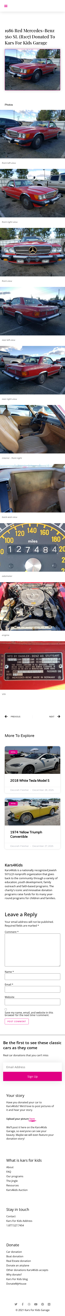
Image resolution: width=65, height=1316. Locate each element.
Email (9, 984)
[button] (5, 5)
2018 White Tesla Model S (29, 781)
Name (9, 972)
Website (9, 997)
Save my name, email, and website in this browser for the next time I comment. (29, 1013)
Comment (12, 932)
